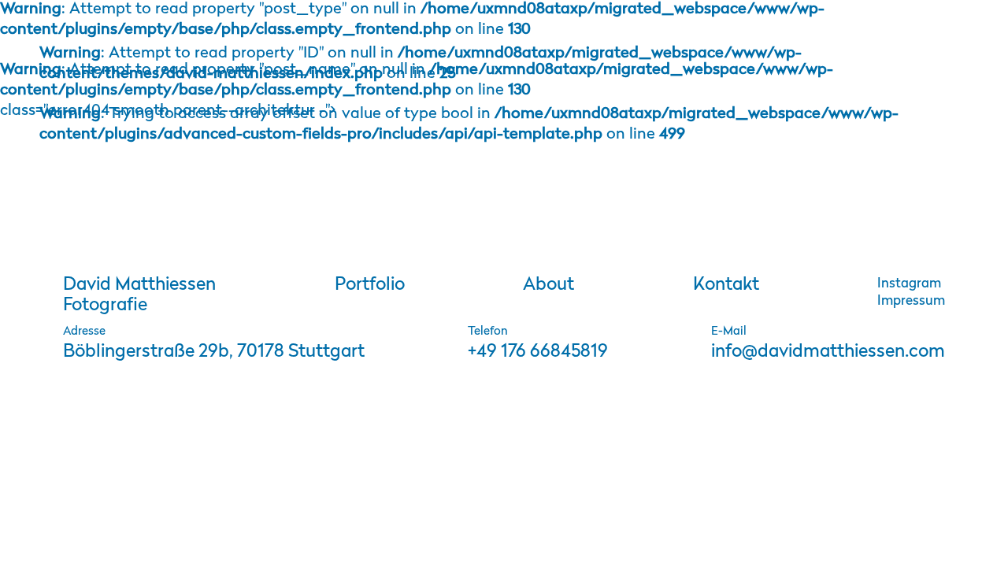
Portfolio (370, 285)
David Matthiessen (139, 295)
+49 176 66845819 (538, 352)
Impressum (911, 301)
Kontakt (726, 285)
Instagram (909, 284)
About (548, 285)
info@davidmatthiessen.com (828, 352)
